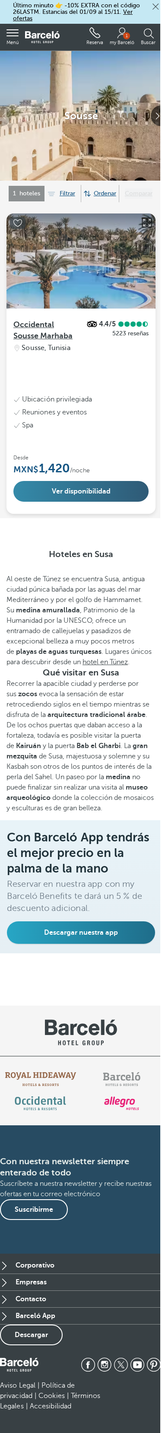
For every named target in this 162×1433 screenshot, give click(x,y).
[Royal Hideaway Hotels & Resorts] (40, 1079)
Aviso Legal (17, 1385)
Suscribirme (34, 1209)
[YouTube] (137, 1365)
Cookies (51, 1396)
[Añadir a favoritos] (17, 223)
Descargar (31, 1335)
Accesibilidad (50, 1406)
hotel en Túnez (105, 662)
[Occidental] (40, 1103)
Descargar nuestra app (81, 932)
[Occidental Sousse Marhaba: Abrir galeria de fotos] (147, 222)
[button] (155, 6)
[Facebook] (88, 1365)
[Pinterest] (154, 1365)
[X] (121, 1365)
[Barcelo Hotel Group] (19, 1365)
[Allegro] (121, 1103)
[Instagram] (104, 1365)
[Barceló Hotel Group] (42, 37)
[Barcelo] (121, 1079)
